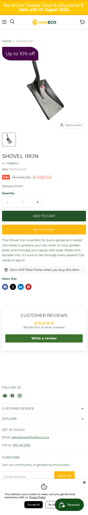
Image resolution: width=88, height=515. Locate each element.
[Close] (84, 482)
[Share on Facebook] (5, 287)
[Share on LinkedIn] (21, 287)
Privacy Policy (37, 497)
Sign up (64, 476)
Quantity (8, 193)
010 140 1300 (21, 445)
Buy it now (44, 230)
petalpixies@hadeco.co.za (30, 437)
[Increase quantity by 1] (38, 202)
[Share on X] (13, 287)
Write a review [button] (44, 338)
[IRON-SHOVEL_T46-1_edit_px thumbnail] (9, 139)
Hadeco (12, 163)
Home (6, 41)
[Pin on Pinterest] (28, 287)
